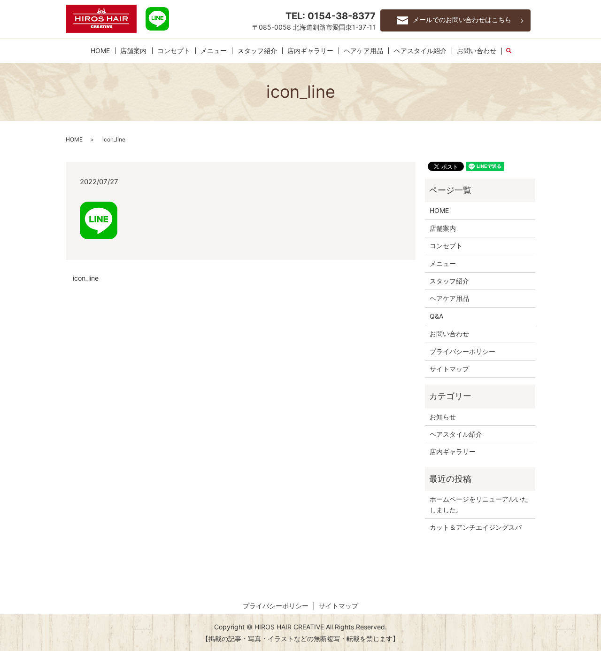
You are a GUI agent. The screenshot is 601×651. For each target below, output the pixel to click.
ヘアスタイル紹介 (420, 51)
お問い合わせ (476, 51)
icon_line (86, 278)
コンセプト (173, 51)
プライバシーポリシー (462, 351)
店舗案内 (133, 51)
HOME (100, 51)
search (513, 51)
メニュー (213, 51)
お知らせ (443, 417)
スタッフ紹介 (257, 51)
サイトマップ (449, 369)
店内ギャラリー (310, 51)
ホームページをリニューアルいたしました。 (479, 504)
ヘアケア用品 (363, 51)
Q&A (436, 316)
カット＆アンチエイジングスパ (476, 527)
